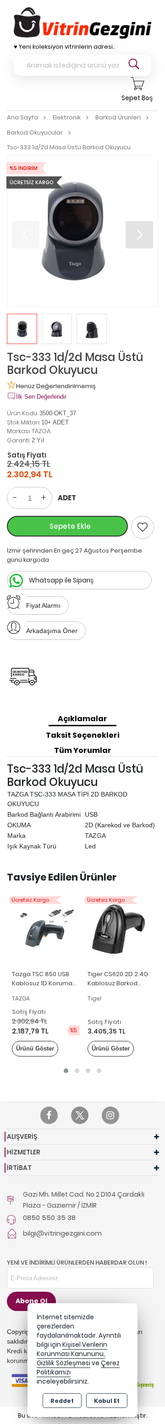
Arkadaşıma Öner (51, 630)
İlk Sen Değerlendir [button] (41, 396)
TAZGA (41, 431)
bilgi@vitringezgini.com (62, 1233)
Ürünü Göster (35, 1048)
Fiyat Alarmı (43, 605)
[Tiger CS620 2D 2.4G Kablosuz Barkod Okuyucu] (120, 928)
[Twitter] (79, 1115)
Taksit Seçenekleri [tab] (83, 735)
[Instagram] (110, 1115)
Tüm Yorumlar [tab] (82, 750)
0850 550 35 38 (49, 1217)
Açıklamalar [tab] (82, 718)
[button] (139, 235)
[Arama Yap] (134, 65)
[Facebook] (49, 1115)
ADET (67, 498)
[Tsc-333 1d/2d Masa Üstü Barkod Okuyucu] (82, 231)
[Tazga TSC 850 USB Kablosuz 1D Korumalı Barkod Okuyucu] (44, 928)
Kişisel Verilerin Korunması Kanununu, (72, 1349)
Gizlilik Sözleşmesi (63, 1363)
